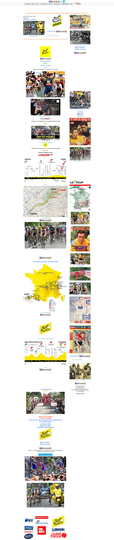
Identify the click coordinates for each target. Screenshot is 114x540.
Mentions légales (80, 393)
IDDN (82, 391)
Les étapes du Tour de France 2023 (46, 261)
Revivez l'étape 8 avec (45, 152)
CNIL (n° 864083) (84, 390)
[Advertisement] (57, 9)
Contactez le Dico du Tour (45, 443)
